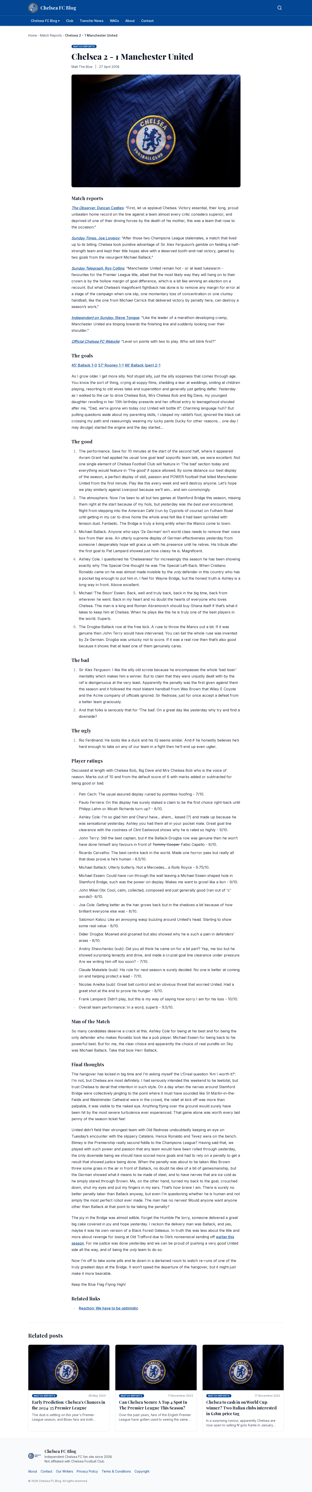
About (130, 21)
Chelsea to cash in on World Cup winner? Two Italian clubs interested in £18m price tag (241, 1407)
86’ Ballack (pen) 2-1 (142, 365)
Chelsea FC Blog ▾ (45, 21)
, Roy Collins (97, 268)
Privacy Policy (87, 1471)
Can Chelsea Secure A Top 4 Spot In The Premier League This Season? (153, 1405)
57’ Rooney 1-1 (111, 365)
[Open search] (279, 7)
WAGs (114, 21)
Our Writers (64, 1471)
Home (32, 35)
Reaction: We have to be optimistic (108, 1308)
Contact (147, 21)
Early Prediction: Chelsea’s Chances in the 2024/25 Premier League (68, 1405)
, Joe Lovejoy (95, 238)
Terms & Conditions (116, 1471)
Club (69, 21)
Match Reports (51, 35)
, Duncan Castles (97, 208)
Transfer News (91, 21)
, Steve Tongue (105, 317)
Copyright (142, 1471)
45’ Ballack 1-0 (84, 365)
